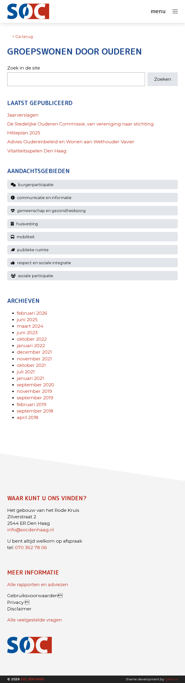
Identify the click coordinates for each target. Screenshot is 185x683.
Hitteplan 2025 (23, 133)
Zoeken (162, 79)
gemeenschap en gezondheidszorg (51, 211)
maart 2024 (30, 326)
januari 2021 (30, 378)
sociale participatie (35, 276)
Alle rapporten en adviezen (37, 584)
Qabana (171, 679)
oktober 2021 (31, 365)
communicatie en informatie (44, 198)
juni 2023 (27, 332)
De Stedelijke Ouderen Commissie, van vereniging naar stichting (80, 124)
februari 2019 (31, 404)
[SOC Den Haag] (30, 11)
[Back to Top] (172, 666)
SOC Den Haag (32, 679)
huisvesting (27, 224)
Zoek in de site (23, 68)
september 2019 (35, 398)
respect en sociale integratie (44, 263)
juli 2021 (26, 372)
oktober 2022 (32, 339)
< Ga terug (22, 36)
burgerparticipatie (35, 185)
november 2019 (34, 391)
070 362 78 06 (31, 547)
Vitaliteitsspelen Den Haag (36, 151)
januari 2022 (31, 346)
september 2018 (35, 411)
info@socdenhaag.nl (30, 530)
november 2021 (34, 359)
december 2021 (34, 352)
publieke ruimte (33, 250)
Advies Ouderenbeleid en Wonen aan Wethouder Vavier (70, 142)
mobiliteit (26, 237)
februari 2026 (32, 313)
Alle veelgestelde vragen (34, 620)
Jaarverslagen (23, 115)
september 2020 (35, 385)
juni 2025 (27, 319)
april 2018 (27, 417)
